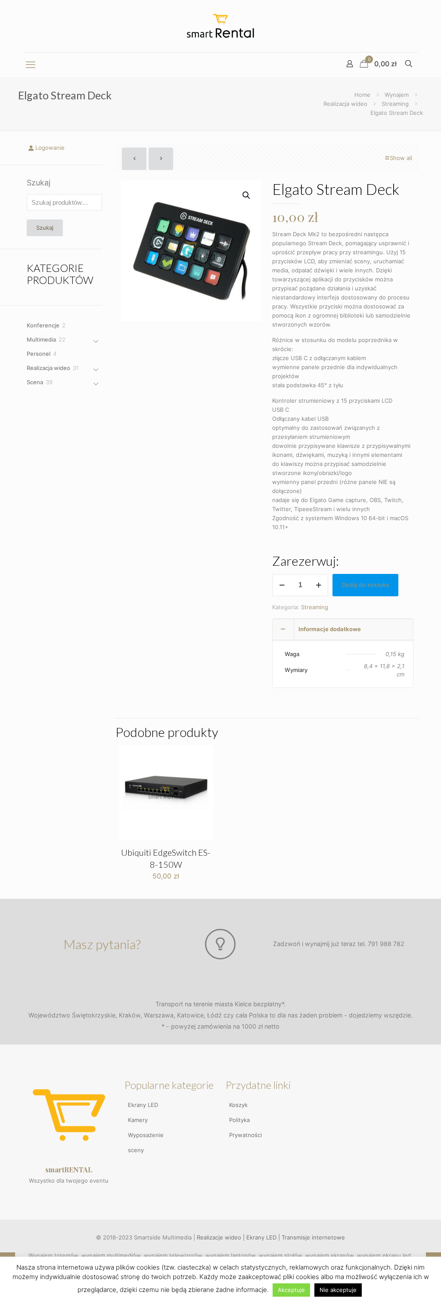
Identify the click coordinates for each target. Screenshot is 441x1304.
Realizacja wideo (345, 103)
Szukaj (38, 182)
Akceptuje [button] (291, 1289)
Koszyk (238, 1104)
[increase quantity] (318, 585)
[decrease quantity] (281, 585)
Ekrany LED (143, 1104)
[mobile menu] (30, 64)
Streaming (395, 103)
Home (362, 94)
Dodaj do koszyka (365, 584)
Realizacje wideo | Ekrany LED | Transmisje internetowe (271, 1237)
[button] (246, 195)
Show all (401, 157)
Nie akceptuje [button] (338, 1289)
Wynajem (397, 94)
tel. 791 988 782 (380, 943)
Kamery (138, 1119)
